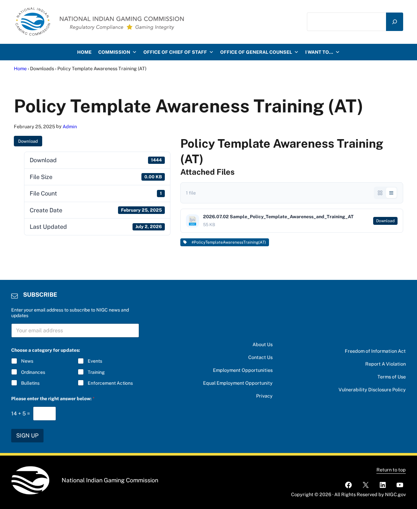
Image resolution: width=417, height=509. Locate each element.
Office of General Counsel (256, 52)
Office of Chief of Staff (175, 52)
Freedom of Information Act (375, 351)
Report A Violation (385, 364)
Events (95, 361)
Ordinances (33, 372)
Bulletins (30, 383)
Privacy (264, 396)
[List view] (391, 193)
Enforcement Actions (110, 383)
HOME (84, 52)
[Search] (394, 22)
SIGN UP (27, 435)
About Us (263, 344)
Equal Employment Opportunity (238, 383)
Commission (114, 52)
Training (96, 372)
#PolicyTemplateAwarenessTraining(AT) (228, 242)
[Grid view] (380, 193)
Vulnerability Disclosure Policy (372, 389)
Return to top (391, 469)
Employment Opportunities (243, 370)
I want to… (319, 52)
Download (28, 141)
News (27, 361)
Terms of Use (391, 376)
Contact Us (260, 357)
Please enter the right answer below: (53, 398)
